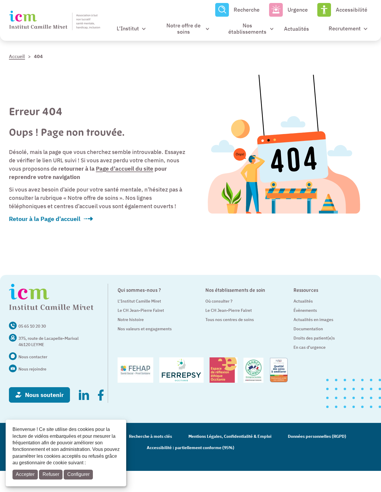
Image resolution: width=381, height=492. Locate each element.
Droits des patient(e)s (314, 338)
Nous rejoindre (32, 369)
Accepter (25, 474)
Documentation (308, 328)
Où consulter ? (218, 301)
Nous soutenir (44, 395)
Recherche (247, 9)
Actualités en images (313, 319)
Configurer (78, 474)
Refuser (51, 474)
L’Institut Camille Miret (139, 301)
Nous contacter (32, 356)
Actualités (303, 301)
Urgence (298, 9)
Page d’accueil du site (124, 168)
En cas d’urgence (309, 347)
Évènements (305, 310)
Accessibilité (351, 9)
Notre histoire (131, 319)
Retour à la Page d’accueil (44, 219)
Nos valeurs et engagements (145, 328)
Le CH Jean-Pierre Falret (141, 310)
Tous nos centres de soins (229, 319)
